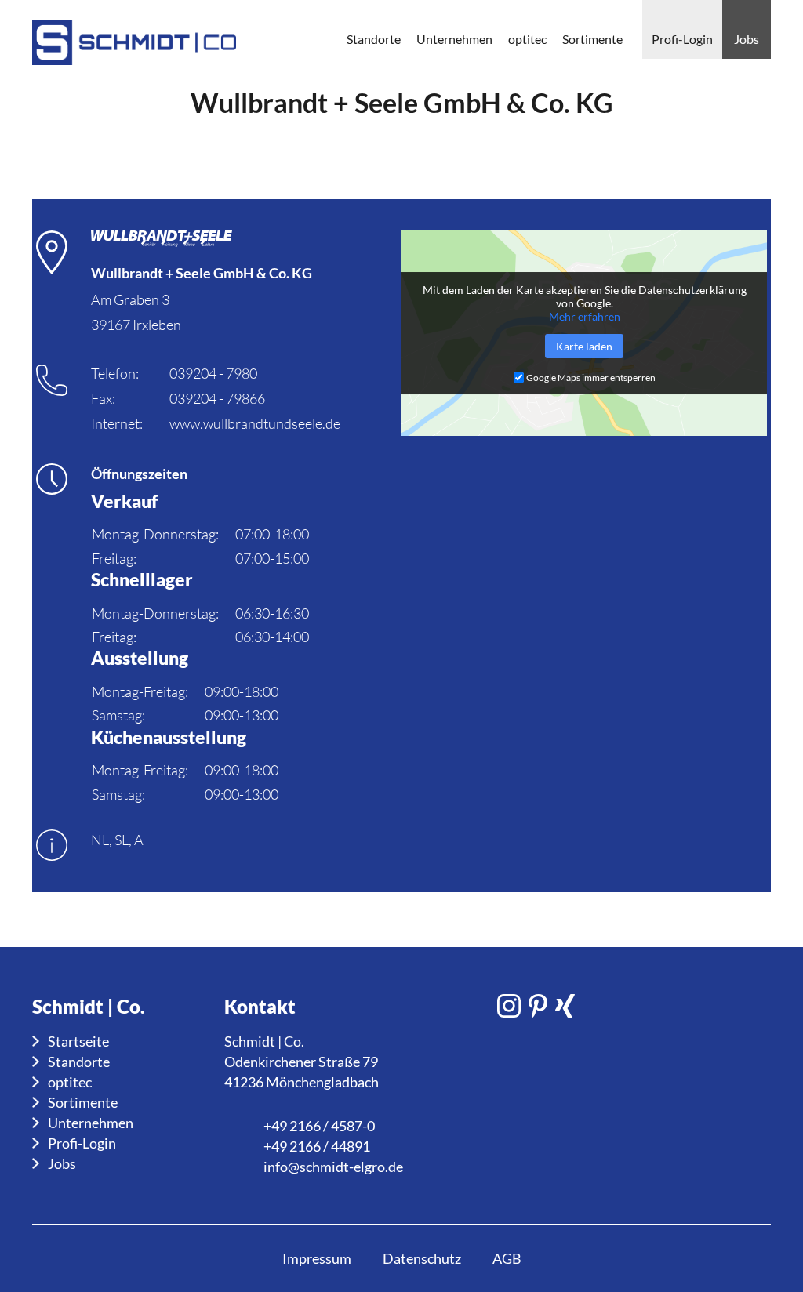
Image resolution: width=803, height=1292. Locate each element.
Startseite (78, 1041)
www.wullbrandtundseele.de (254, 423)
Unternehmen (90, 1122)
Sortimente (83, 1102)
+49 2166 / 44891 (316, 1146)
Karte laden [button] (584, 346)
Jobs (62, 1163)
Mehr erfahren (584, 316)
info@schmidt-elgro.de (333, 1166)
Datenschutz (422, 1258)
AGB (506, 1258)
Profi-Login (82, 1143)
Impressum (316, 1258)
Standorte (79, 1061)
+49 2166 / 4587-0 (319, 1125)
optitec (70, 1082)
